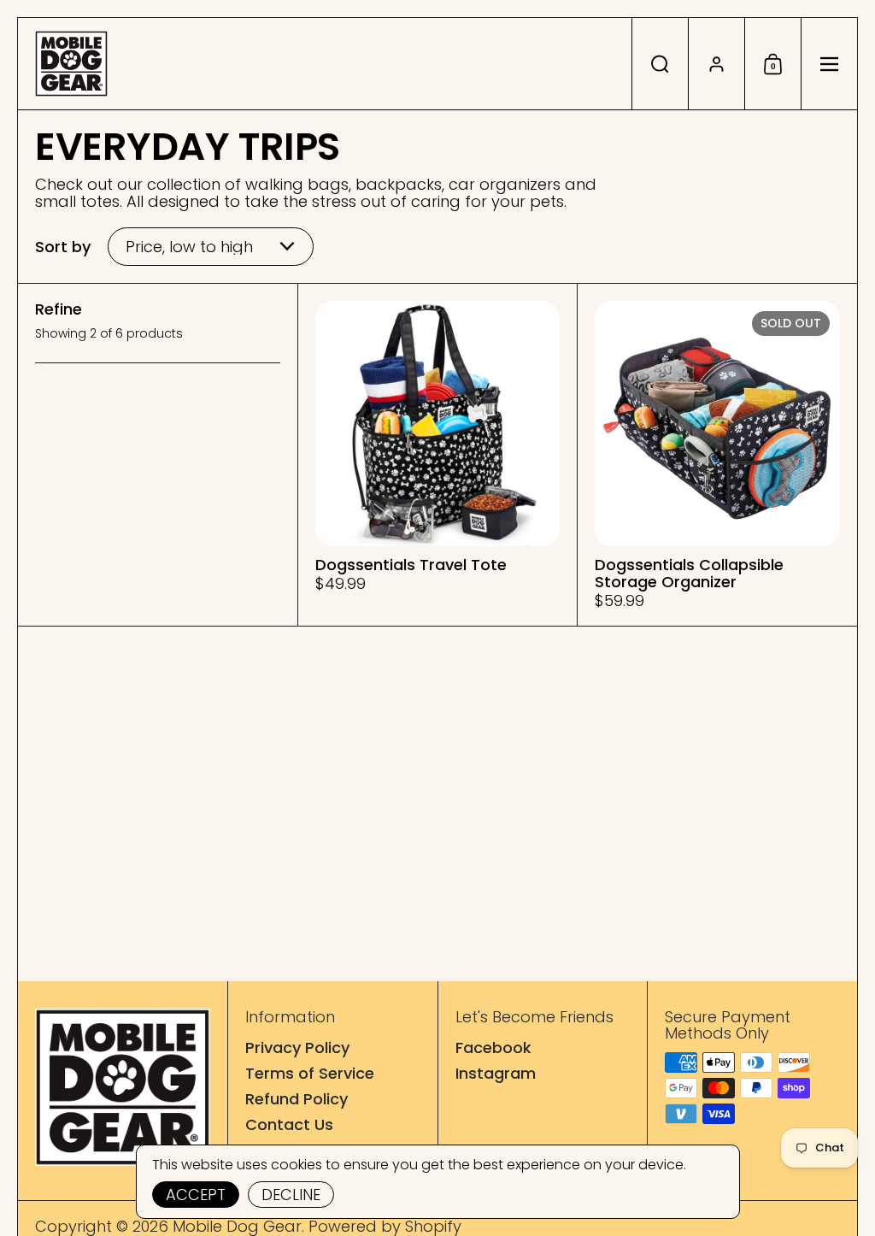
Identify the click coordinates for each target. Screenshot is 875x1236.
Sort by (63, 247)
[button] (659, 63)
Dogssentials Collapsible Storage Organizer (717, 455)
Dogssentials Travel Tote (438, 455)
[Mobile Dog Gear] (71, 64)
